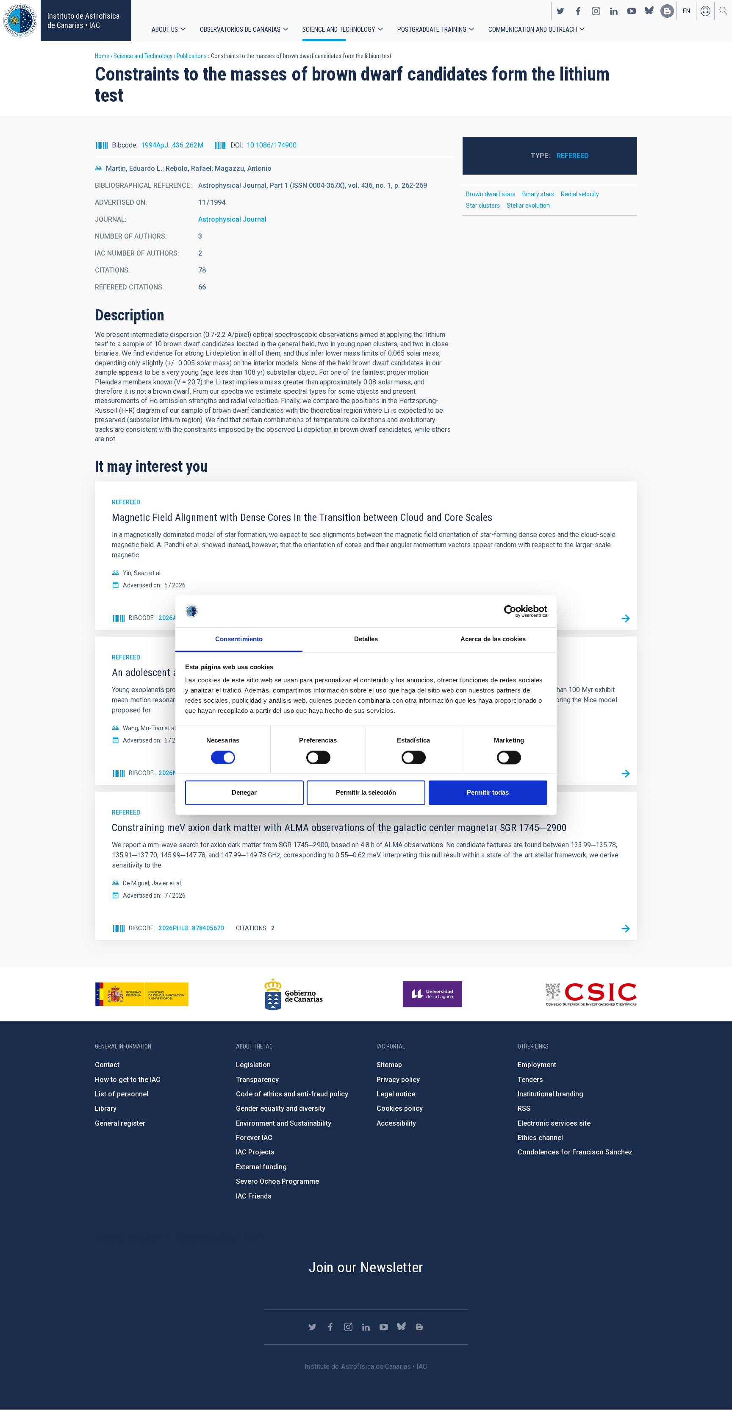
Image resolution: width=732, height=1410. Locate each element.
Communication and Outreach (532, 29)
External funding (261, 1167)
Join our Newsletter (366, 1267)
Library (105, 1108)
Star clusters (483, 205)
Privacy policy (398, 1080)
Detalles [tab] (366, 639)
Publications (192, 56)
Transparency (257, 1080)
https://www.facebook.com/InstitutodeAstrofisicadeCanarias (578, 11)
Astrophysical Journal (232, 219)
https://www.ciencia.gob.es (142, 994)
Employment (537, 1065)
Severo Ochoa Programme (277, 1181)
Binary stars (538, 194)
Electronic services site (554, 1123)
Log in (705, 11)
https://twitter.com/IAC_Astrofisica (560, 11)
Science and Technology (338, 29)
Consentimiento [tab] (239, 639)
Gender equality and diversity (280, 1108)
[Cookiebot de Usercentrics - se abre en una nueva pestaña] (510, 611)
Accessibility (396, 1123)
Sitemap (389, 1065)
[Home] (20, 20)
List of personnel (121, 1094)
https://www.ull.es (433, 994)
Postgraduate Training (431, 29)
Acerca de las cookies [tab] (493, 639)
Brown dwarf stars (491, 194)
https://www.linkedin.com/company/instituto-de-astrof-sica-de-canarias (614, 11)
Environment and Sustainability (283, 1123)
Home (102, 56)
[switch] (318, 757)
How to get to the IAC (128, 1080)
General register (120, 1123)
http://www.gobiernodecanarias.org (293, 994)
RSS (524, 1108)
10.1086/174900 (272, 145)
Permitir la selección (366, 792)
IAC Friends (254, 1196)
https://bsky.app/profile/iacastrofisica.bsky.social (649, 11)
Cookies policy (400, 1108)
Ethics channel (540, 1138)
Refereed (573, 156)
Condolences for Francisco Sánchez (575, 1152)
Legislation (253, 1065)
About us (165, 29)
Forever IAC (254, 1138)
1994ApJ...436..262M (172, 145)
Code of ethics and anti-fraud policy (292, 1094)
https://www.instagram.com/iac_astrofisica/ (596, 11)
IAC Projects (255, 1152)
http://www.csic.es (590, 994)
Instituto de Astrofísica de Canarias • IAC (83, 20)
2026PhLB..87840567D (191, 928)
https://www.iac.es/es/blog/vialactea (667, 11)
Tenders (530, 1080)
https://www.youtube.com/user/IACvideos (631, 11)
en (686, 11)
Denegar (244, 792)
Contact (107, 1065)
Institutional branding (550, 1094)
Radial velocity (580, 194)
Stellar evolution (528, 205)
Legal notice (396, 1094)
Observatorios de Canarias (240, 29)
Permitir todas (488, 792)
